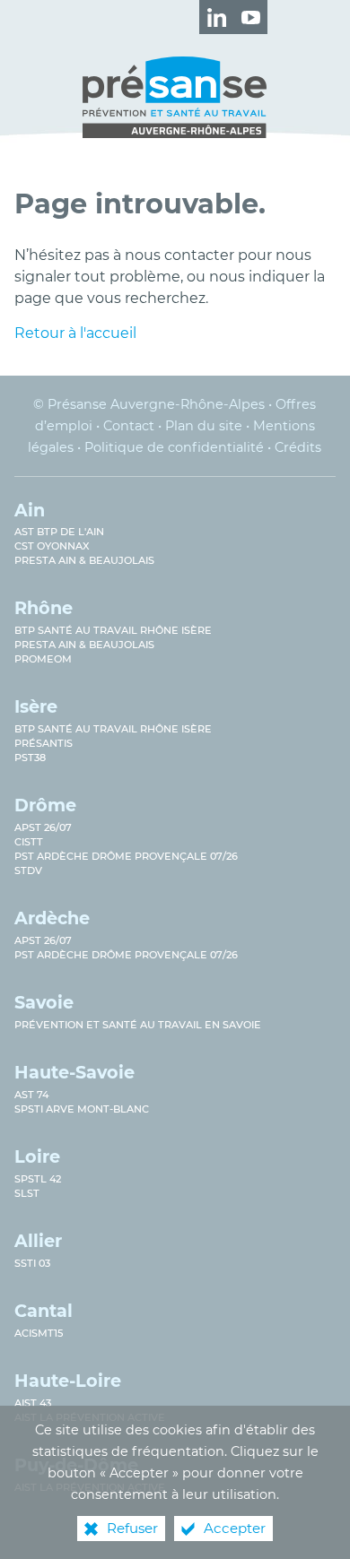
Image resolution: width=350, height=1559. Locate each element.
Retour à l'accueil (75, 333)
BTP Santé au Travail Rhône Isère (113, 729)
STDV (28, 870)
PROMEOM (43, 659)
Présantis (43, 743)
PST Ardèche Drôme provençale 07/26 (126, 856)
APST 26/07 (43, 827)
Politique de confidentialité (174, 447)
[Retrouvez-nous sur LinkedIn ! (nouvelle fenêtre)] (216, 17)
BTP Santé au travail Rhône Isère (113, 630)
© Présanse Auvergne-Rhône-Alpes (149, 404)
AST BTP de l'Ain (59, 531)
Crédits (298, 447)
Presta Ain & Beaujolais (84, 560)
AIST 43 (32, 1403)
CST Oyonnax (52, 546)
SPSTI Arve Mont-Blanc (81, 1109)
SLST (26, 1193)
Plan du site (203, 426)
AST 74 (31, 1094)
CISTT (28, 842)
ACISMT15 (38, 1333)
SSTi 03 (32, 1263)
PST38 (30, 757)
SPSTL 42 (37, 1179)
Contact (128, 426)
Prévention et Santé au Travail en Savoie (137, 1024)
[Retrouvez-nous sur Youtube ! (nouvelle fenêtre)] (250, 17)
